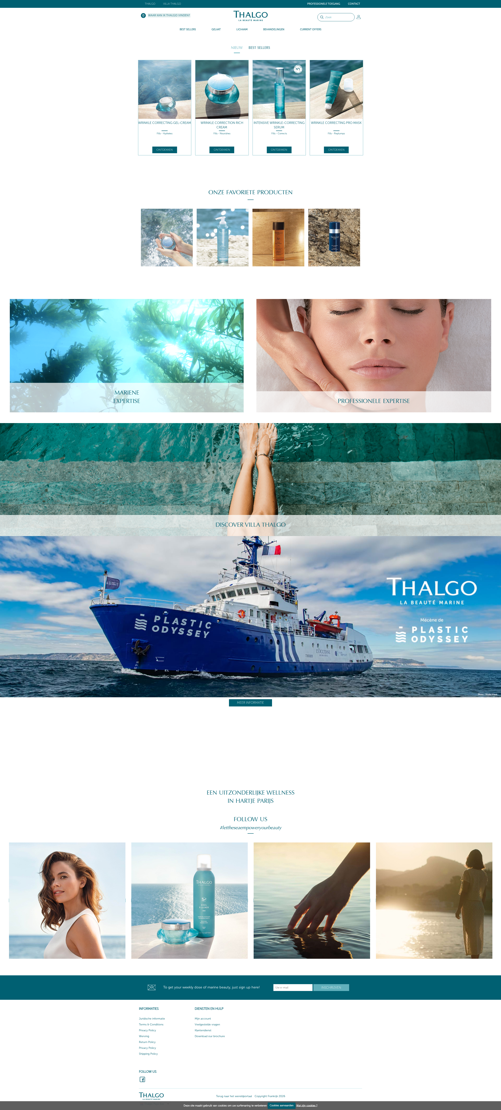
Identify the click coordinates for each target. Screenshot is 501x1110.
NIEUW (237, 48)
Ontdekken (164, 149)
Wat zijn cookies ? (306, 1105)
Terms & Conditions (151, 1024)
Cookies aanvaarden (282, 1105)
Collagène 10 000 (336, 123)
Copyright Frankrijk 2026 (270, 1096)
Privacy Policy (147, 1030)
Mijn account (203, 1018)
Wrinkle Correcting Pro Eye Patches (279, 125)
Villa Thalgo (172, 3)
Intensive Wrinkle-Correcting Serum (164, 125)
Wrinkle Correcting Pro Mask (221, 123)
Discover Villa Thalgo (250, 524)
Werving (144, 1036)
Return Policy (147, 1042)
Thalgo (150, 3)
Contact (354, 3)
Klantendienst (203, 1030)
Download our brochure (210, 1036)
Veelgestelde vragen (207, 1024)
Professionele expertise (374, 401)
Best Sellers (259, 48)
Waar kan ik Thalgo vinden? (169, 15)
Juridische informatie (152, 1018)
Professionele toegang (323, 3)
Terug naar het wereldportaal (234, 1096)
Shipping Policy (148, 1053)
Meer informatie (250, 702)
